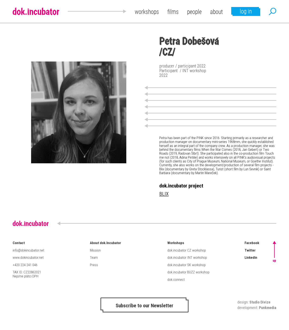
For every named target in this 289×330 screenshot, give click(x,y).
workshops (147, 11)
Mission (95, 250)
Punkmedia (267, 307)
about (216, 11)
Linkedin (251, 257)
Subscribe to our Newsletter (144, 306)
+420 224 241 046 (25, 265)
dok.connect (176, 279)
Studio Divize (259, 302)
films (173, 11)
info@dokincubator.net (28, 250)
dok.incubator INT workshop (187, 257)
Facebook (252, 243)
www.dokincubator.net (28, 257)
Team (94, 257)
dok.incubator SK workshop (186, 265)
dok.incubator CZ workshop (186, 250)
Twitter (250, 250)
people (194, 11)
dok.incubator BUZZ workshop (188, 272)
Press (94, 265)
